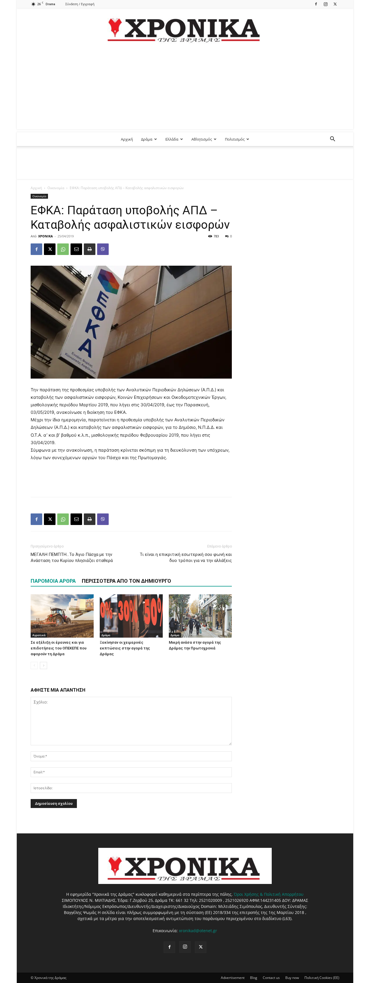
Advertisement (233, 977)
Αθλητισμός (201, 139)
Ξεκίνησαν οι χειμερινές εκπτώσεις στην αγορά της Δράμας (125, 648)
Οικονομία (55, 187)
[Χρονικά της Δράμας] (185, 27)
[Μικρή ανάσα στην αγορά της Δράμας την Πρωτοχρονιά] (200, 616)
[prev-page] (34, 665)
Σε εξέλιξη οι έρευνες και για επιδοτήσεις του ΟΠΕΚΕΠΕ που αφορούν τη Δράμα (58, 648)
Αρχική (127, 139)
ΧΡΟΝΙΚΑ (45, 236)
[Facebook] (316, 4)
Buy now (292, 977)
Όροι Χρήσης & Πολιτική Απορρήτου (269, 894)
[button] (332, 139)
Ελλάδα (171, 139)
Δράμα (146, 139)
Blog (253, 977)
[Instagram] (325, 4)
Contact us (271, 977)
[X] (335, 4)
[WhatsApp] (63, 249)
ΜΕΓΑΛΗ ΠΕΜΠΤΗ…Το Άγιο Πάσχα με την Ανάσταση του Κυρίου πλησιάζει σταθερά (72, 557)
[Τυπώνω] (89, 249)
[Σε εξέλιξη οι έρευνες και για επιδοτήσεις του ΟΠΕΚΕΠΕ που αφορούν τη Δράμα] (62, 616)
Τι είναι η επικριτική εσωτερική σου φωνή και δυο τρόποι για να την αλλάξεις (186, 557)
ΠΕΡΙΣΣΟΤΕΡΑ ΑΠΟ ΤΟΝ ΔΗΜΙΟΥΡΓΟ (126, 581)
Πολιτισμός (235, 139)
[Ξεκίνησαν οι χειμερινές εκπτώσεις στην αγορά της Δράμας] (131, 616)
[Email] (76, 249)
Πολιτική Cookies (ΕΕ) (321, 977)
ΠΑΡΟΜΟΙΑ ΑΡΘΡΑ (53, 581)
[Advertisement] (185, 89)
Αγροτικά (38, 635)
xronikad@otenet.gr (198, 930)
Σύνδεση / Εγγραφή (80, 4)
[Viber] (103, 249)
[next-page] (43, 665)
